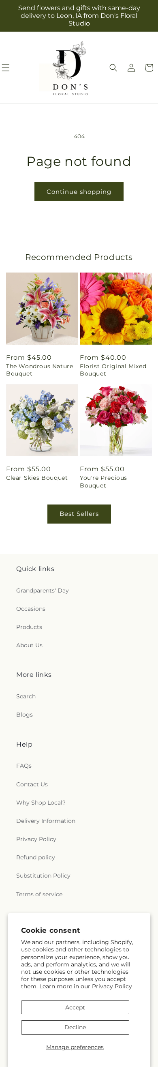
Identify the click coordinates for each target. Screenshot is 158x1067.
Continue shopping (79, 191)
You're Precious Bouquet (103, 481)
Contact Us (32, 784)
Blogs (24, 714)
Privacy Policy (112, 986)
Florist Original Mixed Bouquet (113, 370)
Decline (75, 1027)
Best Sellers (79, 513)
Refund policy (35, 857)
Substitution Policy (43, 875)
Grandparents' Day (42, 590)
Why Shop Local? (41, 802)
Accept (75, 1007)
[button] (113, 68)
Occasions (30, 608)
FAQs (24, 765)
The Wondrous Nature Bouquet (39, 370)
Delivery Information (45, 820)
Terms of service (39, 894)
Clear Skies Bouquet (37, 477)
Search (26, 696)
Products (29, 627)
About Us (29, 645)
